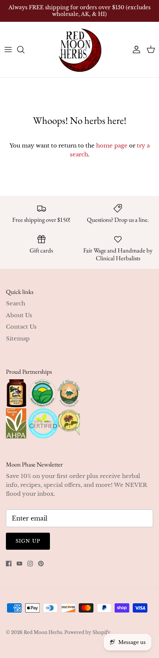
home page (112, 145)
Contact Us (21, 326)
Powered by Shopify (87, 632)
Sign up (28, 541)
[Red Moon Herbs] (79, 50)
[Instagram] (30, 563)
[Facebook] (8, 563)
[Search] (24, 49)
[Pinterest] (41, 563)
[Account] (134, 49)
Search (15, 303)
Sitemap (18, 338)
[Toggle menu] (8, 49)
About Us (19, 315)
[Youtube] (19, 563)
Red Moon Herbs (43, 632)
